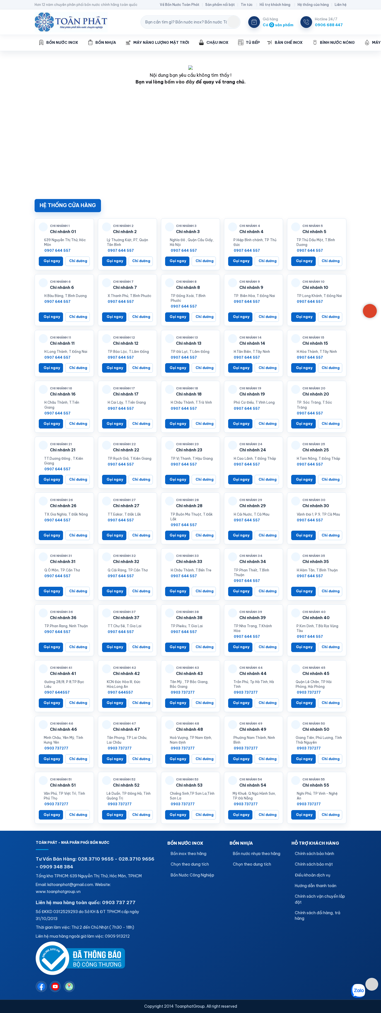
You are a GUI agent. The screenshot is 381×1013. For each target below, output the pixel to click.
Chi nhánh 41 (63, 673)
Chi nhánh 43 (189, 673)
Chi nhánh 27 (126, 505)
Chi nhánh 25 (315, 449)
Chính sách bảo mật (314, 864)
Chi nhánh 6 (62, 287)
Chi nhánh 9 (251, 287)
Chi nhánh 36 (63, 617)
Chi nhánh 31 (62, 561)
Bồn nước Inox (62, 42)
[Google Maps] (69, 986)
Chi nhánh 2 (125, 231)
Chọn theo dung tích (190, 864)
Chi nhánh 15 (315, 343)
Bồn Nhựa (105, 42)
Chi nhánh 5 (314, 231)
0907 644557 (57, 692)
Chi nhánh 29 (252, 505)
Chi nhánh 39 (252, 617)
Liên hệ (340, 5)
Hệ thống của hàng (313, 5)
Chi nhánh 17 (126, 394)
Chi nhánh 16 (63, 394)
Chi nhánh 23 (189, 449)
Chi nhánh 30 (315, 505)
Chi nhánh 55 (315, 785)
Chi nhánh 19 (252, 394)
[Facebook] (41, 986)
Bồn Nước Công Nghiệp (192, 875)
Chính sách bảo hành (314, 853)
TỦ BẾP (253, 42)
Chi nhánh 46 (63, 729)
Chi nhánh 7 (125, 287)
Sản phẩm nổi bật (220, 5)
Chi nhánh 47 (126, 729)
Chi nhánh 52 (126, 785)
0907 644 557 (57, 250)
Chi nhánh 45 (315, 673)
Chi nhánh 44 (253, 673)
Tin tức (246, 5)
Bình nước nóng (337, 42)
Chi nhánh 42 (126, 673)
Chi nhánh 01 (63, 231)
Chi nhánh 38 (189, 617)
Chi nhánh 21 (62, 449)
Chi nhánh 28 (189, 505)
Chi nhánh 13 (188, 343)
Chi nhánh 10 (315, 287)
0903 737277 (183, 692)
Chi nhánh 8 (188, 287)
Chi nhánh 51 (63, 785)
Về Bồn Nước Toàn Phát (179, 5)
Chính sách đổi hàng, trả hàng (317, 915)
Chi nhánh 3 (188, 231)
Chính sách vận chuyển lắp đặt (320, 899)
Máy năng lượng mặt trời (161, 42)
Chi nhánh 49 (252, 729)
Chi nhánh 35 (315, 561)
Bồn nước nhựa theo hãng (256, 853)
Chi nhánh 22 (126, 449)
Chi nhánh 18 (189, 394)
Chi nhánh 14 (252, 343)
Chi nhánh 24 (252, 449)
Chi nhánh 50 (315, 729)
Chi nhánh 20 (315, 394)
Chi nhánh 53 (189, 785)
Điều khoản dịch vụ (312, 875)
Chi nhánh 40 (316, 617)
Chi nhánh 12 (125, 343)
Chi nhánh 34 (252, 561)
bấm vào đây (180, 82)
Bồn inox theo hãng (188, 853)
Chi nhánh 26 (63, 505)
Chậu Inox (217, 42)
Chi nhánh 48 (189, 729)
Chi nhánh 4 (251, 231)
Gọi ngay (52, 261)
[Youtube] (55, 986)
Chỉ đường (78, 261)
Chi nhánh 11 (62, 343)
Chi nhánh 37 (126, 617)
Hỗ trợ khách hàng (275, 5)
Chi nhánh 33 (189, 561)
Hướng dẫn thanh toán (315, 885)
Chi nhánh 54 (252, 785)
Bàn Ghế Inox (289, 42)
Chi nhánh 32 (126, 561)
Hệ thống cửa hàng (68, 205)
